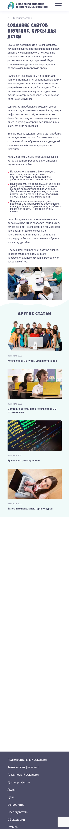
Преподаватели (18, 812)
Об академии (16, 819)
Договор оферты (19, 782)
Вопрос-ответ (17, 804)
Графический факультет (23, 774)
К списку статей (22, 18)
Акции (12, 789)
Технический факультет (23, 767)
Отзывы (13, 827)
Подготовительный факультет (27, 759)
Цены (11, 797)
